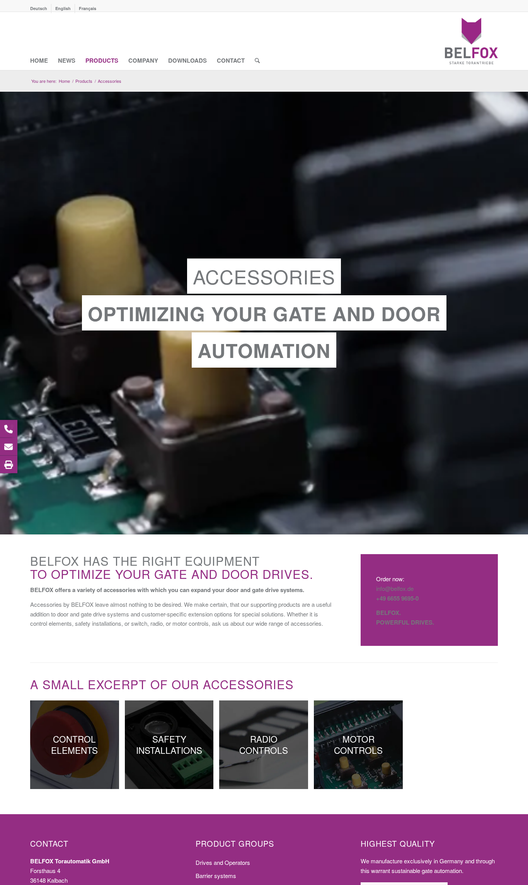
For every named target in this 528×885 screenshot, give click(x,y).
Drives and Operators (223, 862)
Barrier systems (216, 875)
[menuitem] (40, 8)
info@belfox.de (395, 588)
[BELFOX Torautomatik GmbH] (471, 41)
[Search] (257, 41)
